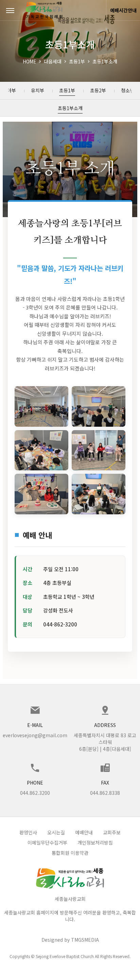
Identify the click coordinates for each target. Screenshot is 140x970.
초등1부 (77, 61)
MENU (10, 10)
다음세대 (53, 61)
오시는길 (56, 832)
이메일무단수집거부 (47, 842)
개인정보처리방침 (95, 842)
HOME (29, 61)
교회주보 (112, 832)
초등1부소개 (104, 61)
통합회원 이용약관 (70, 852)
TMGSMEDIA (85, 939)
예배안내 (84, 832)
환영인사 (28, 832)
